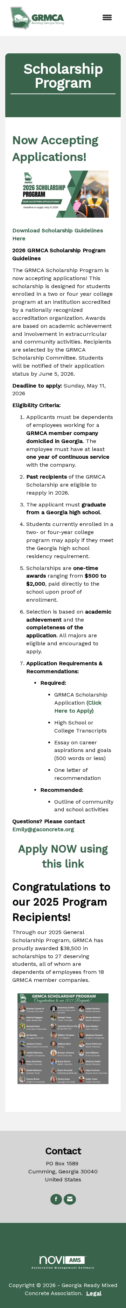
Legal (94, 1293)
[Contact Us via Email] (70, 1199)
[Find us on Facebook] (56, 1199)
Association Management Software (63, 1267)
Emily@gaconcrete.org (43, 829)
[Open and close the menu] (94, 17)
